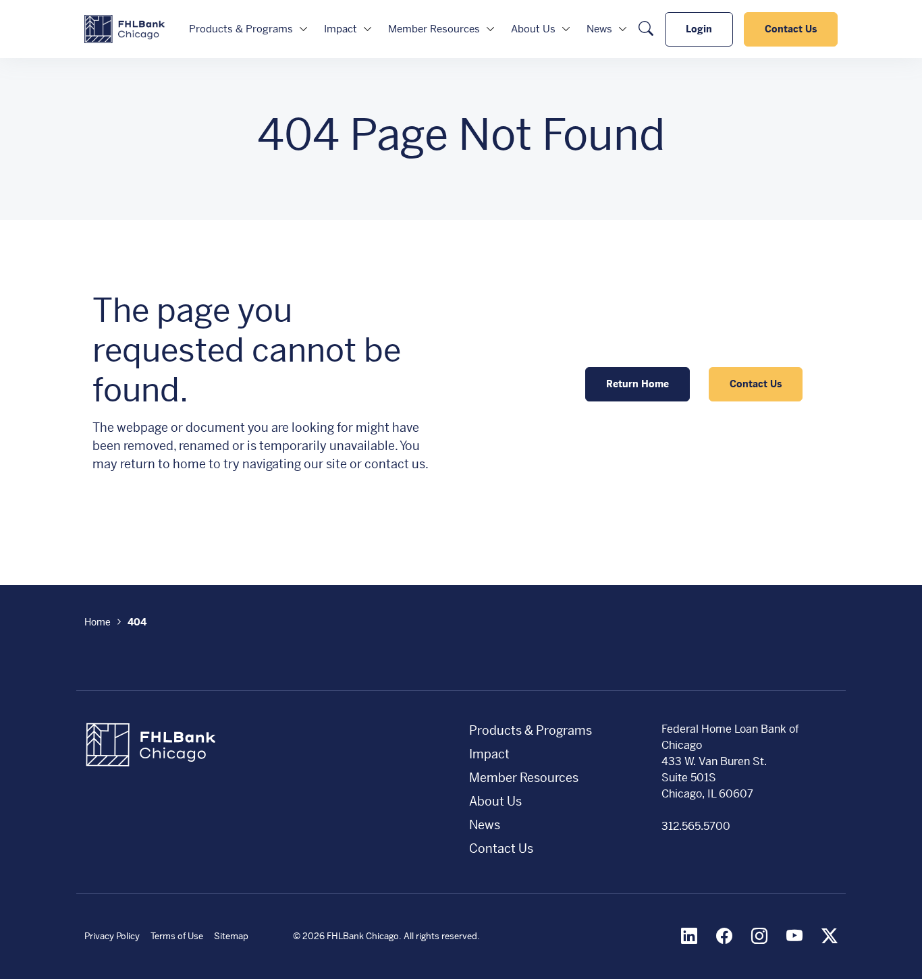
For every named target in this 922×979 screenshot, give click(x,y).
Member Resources (434, 28)
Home (97, 622)
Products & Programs (241, 28)
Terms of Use (177, 936)
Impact (340, 28)
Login (699, 29)
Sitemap (231, 936)
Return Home (637, 384)
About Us (533, 28)
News (599, 28)
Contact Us (791, 29)
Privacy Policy (112, 936)
